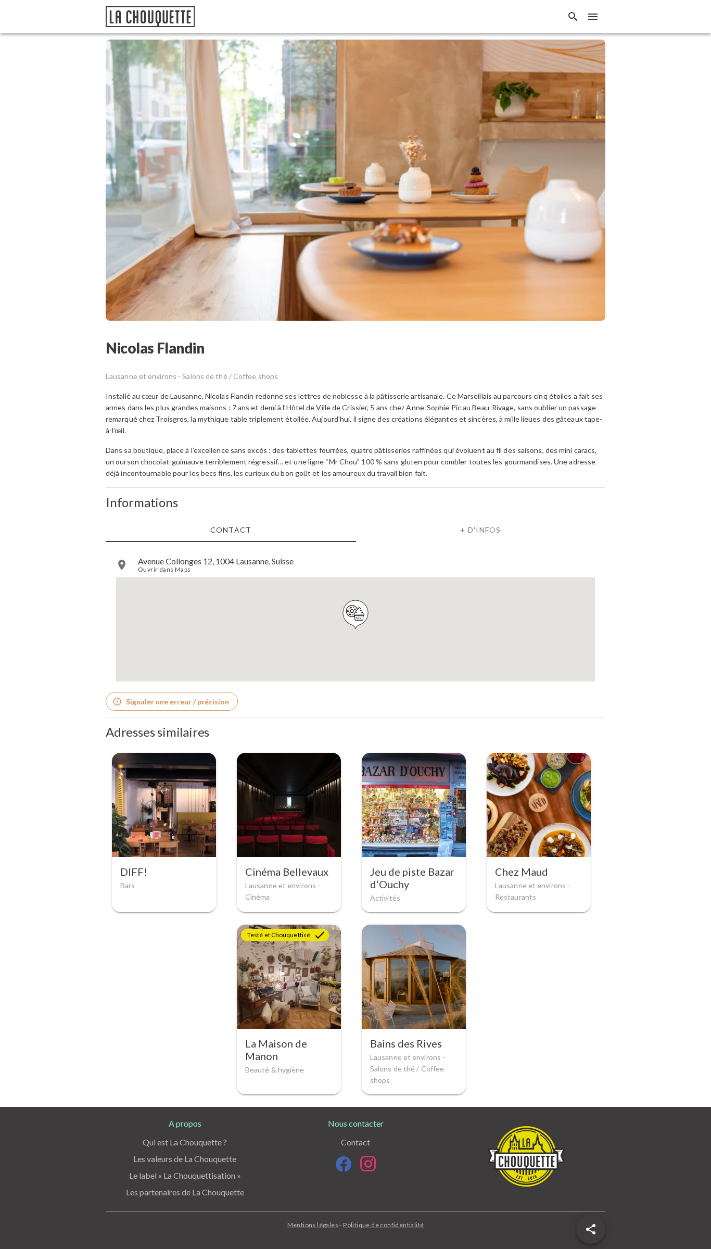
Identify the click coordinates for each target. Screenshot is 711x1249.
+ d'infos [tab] (480, 529)
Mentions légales (312, 1225)
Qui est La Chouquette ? (185, 1142)
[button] (590, 1229)
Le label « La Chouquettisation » (185, 1175)
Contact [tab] (231, 529)
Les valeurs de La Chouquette (184, 1159)
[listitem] (355, 564)
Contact (355, 1142)
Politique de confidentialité (383, 1225)
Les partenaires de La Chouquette (185, 1192)
